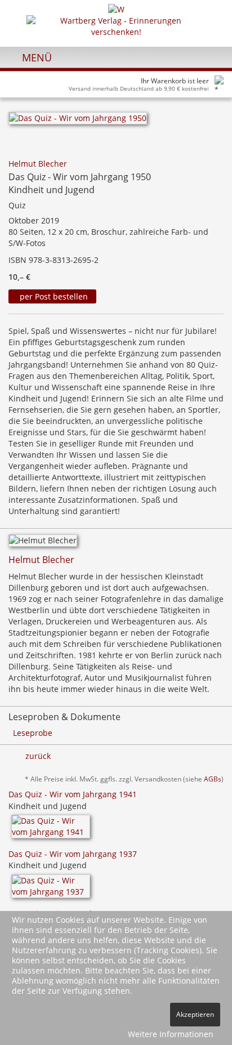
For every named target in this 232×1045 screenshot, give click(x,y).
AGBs (212, 778)
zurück (38, 756)
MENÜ (35, 57)
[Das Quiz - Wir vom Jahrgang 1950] (77, 122)
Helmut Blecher (37, 163)
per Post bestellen (52, 296)
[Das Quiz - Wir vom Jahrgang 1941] (50, 830)
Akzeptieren (195, 1014)
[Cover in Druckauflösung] (218, 147)
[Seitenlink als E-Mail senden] (205, 147)
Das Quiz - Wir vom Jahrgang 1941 (72, 794)
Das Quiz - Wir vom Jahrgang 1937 (72, 853)
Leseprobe (32, 732)
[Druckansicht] (192, 147)
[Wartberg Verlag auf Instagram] (193, 56)
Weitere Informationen (170, 1034)
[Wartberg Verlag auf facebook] (212, 56)
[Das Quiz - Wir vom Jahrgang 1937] (50, 890)
